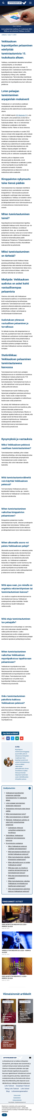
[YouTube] (30, 1058)
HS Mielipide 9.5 (21, 115)
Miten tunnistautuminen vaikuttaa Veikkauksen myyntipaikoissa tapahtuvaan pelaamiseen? (19, 883)
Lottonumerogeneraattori (19, 1091)
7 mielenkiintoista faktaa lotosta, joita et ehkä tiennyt (8, 1042)
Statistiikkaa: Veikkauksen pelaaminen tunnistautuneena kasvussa (15, 838)
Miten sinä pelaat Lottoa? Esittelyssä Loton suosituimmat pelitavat (25, 1016)
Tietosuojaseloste (17, 1100)
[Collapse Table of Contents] (30, 788)
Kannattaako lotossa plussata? (7, 1018)
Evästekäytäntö (17, 1097)
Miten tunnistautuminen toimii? (16, 814)
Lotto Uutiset (25, 1089)
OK (4, 1115)
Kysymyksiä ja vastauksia (14, 843)
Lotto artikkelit (8, 1001)
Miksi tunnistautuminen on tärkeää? (17, 817)
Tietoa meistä (17, 1095)
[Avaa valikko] (30, 3)
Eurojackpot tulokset (23, 1086)
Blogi (8, 1091)
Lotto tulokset (9, 1086)
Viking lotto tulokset (12, 1089)
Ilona (17, 747)
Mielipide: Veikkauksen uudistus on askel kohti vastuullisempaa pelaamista (17, 822)
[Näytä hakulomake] (3, 3)
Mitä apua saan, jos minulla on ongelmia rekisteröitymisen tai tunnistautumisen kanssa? (18, 870)
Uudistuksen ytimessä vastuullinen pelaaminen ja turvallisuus (16, 830)
